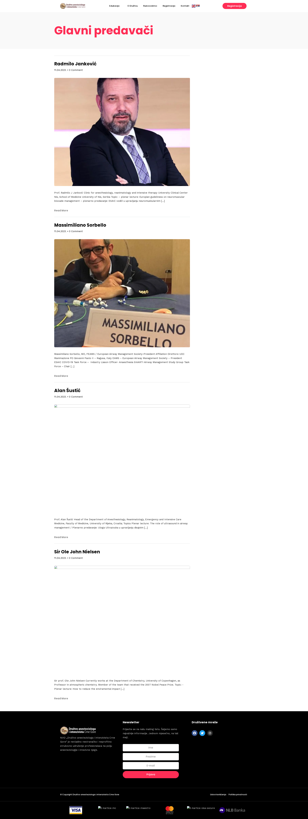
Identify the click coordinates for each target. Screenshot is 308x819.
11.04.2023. (60, 70)
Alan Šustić (67, 390)
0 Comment (76, 70)
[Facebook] (194, 733)
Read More (61, 210)
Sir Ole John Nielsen (77, 552)
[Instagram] (210, 733)
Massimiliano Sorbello (80, 225)
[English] (194, 5)
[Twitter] (202, 733)
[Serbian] (198, 5)
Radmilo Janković (75, 64)
